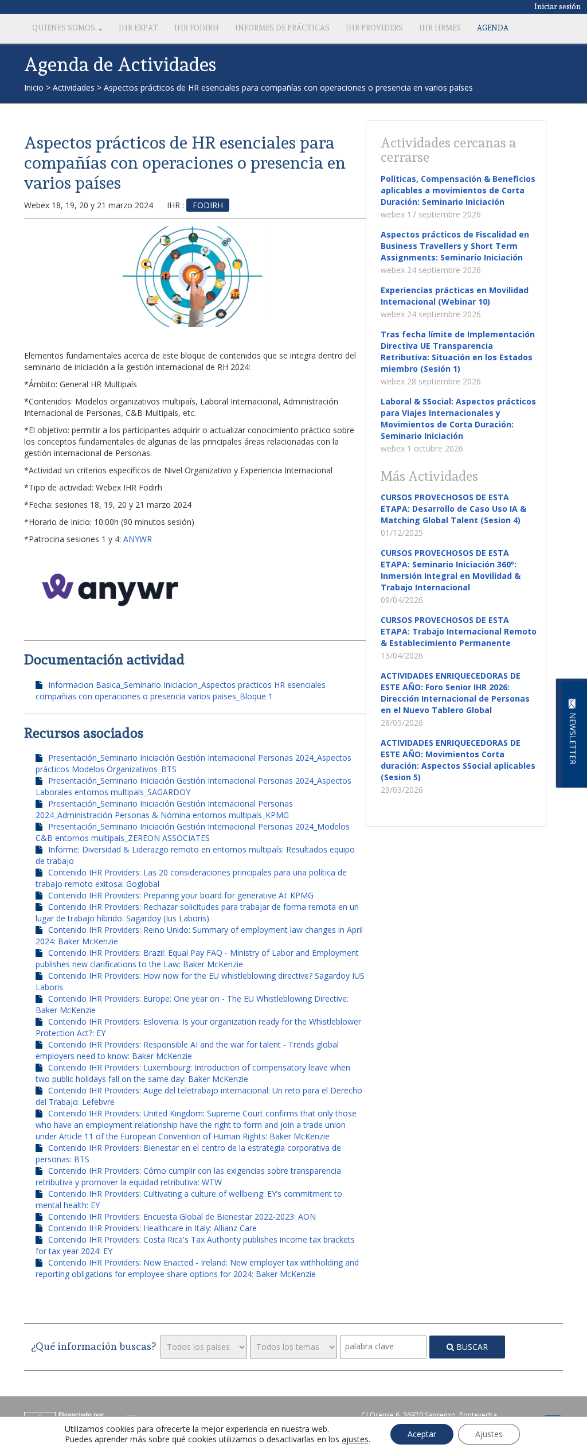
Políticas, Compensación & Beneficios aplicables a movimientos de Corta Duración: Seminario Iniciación (458, 190)
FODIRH (208, 205)
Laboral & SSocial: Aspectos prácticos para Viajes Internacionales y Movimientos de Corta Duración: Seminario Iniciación (458, 418)
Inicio (34, 87)
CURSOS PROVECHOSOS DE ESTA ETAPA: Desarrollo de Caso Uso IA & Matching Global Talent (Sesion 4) (453, 508)
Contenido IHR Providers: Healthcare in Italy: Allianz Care (152, 1228)
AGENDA (492, 28)
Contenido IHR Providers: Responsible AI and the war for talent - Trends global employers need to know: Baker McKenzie (187, 1050)
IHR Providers (374, 28)
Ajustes (489, 1433)
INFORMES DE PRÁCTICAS (282, 28)
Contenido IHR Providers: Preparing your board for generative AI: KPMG (181, 895)
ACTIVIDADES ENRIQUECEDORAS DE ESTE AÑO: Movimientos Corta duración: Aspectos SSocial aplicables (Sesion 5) (458, 760)
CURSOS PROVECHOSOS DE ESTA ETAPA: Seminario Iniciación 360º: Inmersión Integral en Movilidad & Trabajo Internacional (451, 570)
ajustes (355, 1439)
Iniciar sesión (557, 6)
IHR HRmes (440, 28)
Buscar (471, 1346)
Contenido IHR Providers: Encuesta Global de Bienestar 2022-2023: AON (182, 1216)
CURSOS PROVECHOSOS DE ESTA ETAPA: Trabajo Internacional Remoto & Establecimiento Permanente (459, 631)
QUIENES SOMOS (64, 28)
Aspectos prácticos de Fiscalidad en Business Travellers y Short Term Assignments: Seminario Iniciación (455, 246)
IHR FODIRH (196, 28)
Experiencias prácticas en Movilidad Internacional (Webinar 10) (455, 296)
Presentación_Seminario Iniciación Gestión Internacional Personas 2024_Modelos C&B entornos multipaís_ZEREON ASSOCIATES (193, 832)
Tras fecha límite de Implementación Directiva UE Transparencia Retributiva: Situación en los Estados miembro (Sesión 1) (458, 351)
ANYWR (137, 539)
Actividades (74, 87)
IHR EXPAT (138, 28)
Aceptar (422, 1433)
